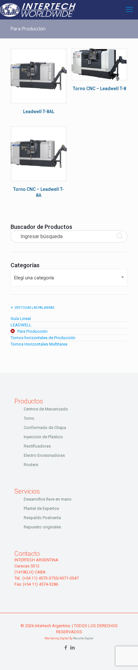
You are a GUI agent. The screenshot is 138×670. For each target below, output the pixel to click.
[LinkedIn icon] (72, 648)
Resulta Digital (83, 638)
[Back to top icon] (125, 657)
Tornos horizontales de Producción (43, 337)
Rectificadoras (37, 446)
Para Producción (32, 331)
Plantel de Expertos (41, 508)
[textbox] (69, 277)
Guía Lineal (21, 318)
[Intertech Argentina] (38, 10)
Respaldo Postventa (42, 517)
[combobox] (69, 277)
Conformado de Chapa (45, 427)
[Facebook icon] (65, 648)
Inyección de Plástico (43, 436)
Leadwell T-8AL (38, 111)
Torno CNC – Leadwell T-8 (99, 88)
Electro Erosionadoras (44, 455)
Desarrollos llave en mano (48, 499)
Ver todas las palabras (34, 307)
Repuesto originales (42, 527)
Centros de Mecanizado (46, 409)
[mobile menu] (129, 9)
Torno (29, 418)
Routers (31, 464)
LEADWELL (21, 325)
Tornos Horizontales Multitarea (39, 344)
